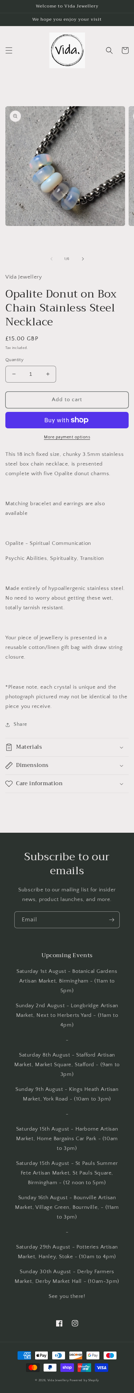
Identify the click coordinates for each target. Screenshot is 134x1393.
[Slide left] (51, 259)
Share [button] (20, 724)
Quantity (14, 359)
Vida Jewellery (58, 1380)
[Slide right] (83, 259)
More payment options (67, 437)
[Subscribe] (111, 919)
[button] (9, 50)
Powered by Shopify (84, 1380)
